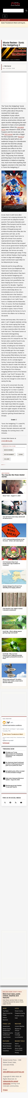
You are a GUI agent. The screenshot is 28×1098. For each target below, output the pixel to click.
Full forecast (6, 743)
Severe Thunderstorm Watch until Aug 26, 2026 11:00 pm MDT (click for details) (14, 23)
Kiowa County (19, 1011)
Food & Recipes (7, 1043)
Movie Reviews (7, 1046)
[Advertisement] (14, 87)
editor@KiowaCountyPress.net (13, 1072)
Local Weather (19, 1037)
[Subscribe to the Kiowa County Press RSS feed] (16, 802)
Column (6, 459)
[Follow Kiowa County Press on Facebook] (10, 802)
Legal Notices (7, 1037)
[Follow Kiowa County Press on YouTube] (21, 802)
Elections (5, 1020)
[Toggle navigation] (4, 16)
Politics (5, 1017)
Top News (6, 1011)
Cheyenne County (20, 1013)
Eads (16, 1018)
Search (17, 1043)
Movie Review (8, 450)
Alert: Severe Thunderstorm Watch (13, 734)
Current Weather (19, 1026)
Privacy (17, 1052)
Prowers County (19, 1015)
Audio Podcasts (7, 1048)
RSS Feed (17, 1046)
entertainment (9, 454)
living (21, 454)
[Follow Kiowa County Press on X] (5, 802)
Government (6, 1026)
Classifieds (6, 1051)
